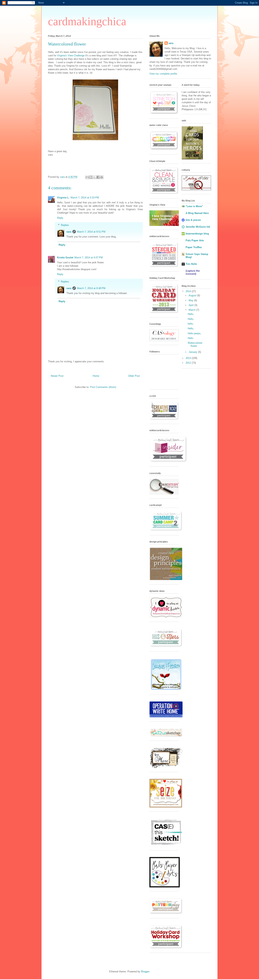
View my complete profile (163, 73)
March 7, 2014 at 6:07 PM (88, 257)
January (193, 352)
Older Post (134, 375)
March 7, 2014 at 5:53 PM (85, 197)
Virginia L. (63, 197)
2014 (189, 291)
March (192, 309)
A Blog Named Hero (197, 213)
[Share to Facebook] (98, 177)
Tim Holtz (191, 264)
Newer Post (57, 375)
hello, (191, 323)
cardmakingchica (87, 21)
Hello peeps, (194, 333)
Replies (65, 225)
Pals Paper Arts (195, 240)
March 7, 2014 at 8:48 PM (91, 288)
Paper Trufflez (194, 247)
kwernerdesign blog (197, 233)
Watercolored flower (195, 344)
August (193, 295)
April (191, 305)
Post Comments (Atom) (103, 387)
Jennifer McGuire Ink (198, 226)
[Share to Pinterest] (102, 177)
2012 (189, 362)
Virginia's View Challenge (71, 55)
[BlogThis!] (91, 177)
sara (68, 231)
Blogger (145, 971)
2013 (189, 358)
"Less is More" (194, 206)
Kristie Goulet (65, 257)
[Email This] (87, 177)
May (191, 300)
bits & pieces (193, 220)
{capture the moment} (193, 272)
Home (96, 375)
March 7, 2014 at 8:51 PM (91, 231)
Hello (190, 338)
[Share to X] (94, 177)
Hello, (191, 314)
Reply (60, 217)
